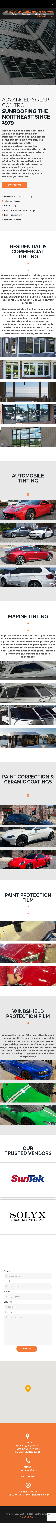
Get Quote (28, 1476)
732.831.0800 (28, 1470)
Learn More (15, 57)
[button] (14, 185)
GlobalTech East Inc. (28, 1517)
